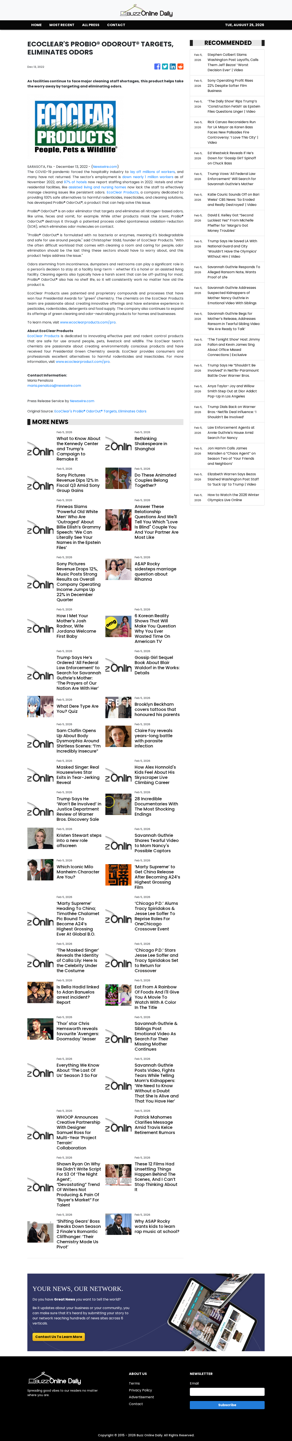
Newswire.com (105, 166)
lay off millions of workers (152, 171)
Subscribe (227, 1405)
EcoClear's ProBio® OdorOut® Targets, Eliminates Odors (100, 411)
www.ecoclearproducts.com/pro (88, 322)
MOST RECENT (61, 24)
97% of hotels (75, 182)
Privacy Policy (140, 1390)
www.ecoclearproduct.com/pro (83, 361)
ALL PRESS (90, 24)
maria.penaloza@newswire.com (54, 385)
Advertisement (141, 1397)
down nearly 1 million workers (147, 176)
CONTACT (116, 24)
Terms (134, 1383)
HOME (36, 24)
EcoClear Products (123, 192)
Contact (136, 1403)
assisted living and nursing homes (97, 187)
